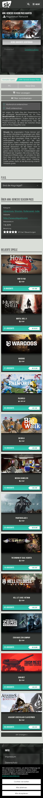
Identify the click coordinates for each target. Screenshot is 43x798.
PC (9, 85)
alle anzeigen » (21, 735)
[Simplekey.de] (6, 4)
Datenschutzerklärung (10, 776)
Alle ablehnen (21, 787)
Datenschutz (11, 762)
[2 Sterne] (6, 232)
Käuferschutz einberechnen (17, 104)
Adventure (8, 211)
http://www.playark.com (15, 218)
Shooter (18, 211)
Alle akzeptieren (21, 793)
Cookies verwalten (21, 781)
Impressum (10, 756)
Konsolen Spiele (8, 80)
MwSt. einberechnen (14, 108)
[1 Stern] (4, 232)
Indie (37, 211)
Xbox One (30, 85)
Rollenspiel (28, 211)
